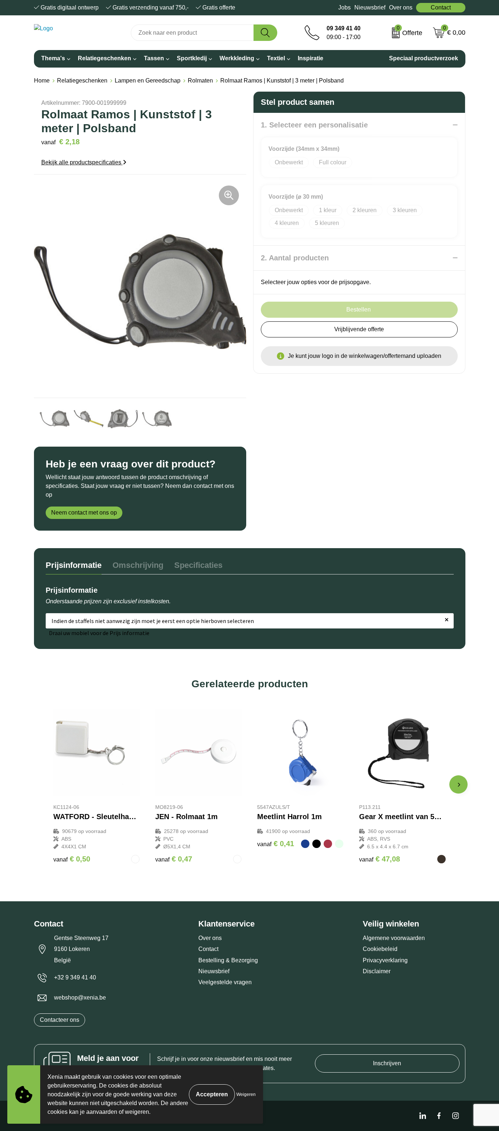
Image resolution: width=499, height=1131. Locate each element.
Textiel (276, 58)
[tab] (74, 567)
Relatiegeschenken (104, 58)
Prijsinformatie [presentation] (74, 565)
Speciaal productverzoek (423, 58)
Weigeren (246, 1094)
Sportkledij (192, 58)
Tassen (154, 58)
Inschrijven (387, 1063)
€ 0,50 (71, 859)
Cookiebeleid (380, 949)
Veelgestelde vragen (225, 982)
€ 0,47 (173, 859)
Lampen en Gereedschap (147, 80)
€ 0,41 (275, 844)
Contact (441, 7)
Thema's (53, 58)
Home (42, 80)
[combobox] (192, 32)
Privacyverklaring (385, 960)
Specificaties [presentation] (198, 565)
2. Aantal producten (295, 258)
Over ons (400, 7)
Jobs (344, 7)
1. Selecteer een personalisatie (314, 125)
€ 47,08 (379, 859)
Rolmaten (200, 80)
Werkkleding (237, 58)
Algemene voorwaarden (394, 938)
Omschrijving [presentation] (138, 565)
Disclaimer (377, 971)
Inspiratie (310, 58)
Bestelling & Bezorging (228, 960)
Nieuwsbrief (369, 7)
